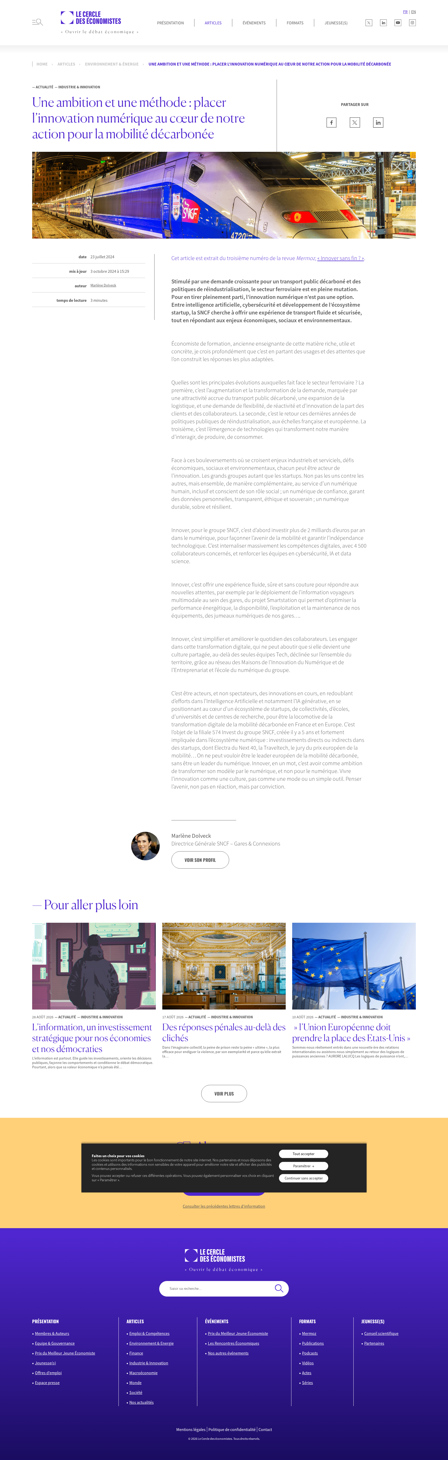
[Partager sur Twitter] (355, 126)
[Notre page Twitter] (369, 22)
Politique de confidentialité (232, 1429)
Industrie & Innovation (148, 1362)
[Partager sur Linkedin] (378, 126)
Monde (135, 1382)
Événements (254, 22)
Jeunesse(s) (45, 1362)
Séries (307, 1382)
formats (307, 1321)
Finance (136, 1353)
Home (42, 64)
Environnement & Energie (151, 1343)
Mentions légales (191, 1429)
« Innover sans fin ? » (340, 258)
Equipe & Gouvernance (55, 1343)
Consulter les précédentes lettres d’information (224, 1206)
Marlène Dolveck (103, 285)
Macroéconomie (143, 1372)
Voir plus (224, 1093)
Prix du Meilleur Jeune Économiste (65, 1353)
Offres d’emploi (48, 1372)
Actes (306, 1372)
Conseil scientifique (381, 1333)
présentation (45, 1321)
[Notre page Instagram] (412, 22)
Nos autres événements (228, 1353)
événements (216, 1321)
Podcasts (310, 1353)
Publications (313, 1343)
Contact (265, 1429)
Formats (295, 22)
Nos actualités (141, 1402)
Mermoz (309, 1333)
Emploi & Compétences (149, 1333)
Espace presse (47, 1382)
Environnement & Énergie (112, 64)
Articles (213, 22)
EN (413, 11)
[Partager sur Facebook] (331, 126)
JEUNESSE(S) (336, 22)
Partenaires (374, 1343)
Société (135, 1392)
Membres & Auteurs (52, 1333)
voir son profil (200, 860)
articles (135, 1321)
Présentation (170, 22)
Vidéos (308, 1362)
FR (405, 11)
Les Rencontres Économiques (233, 1343)
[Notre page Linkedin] (383, 22)
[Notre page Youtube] (398, 22)
